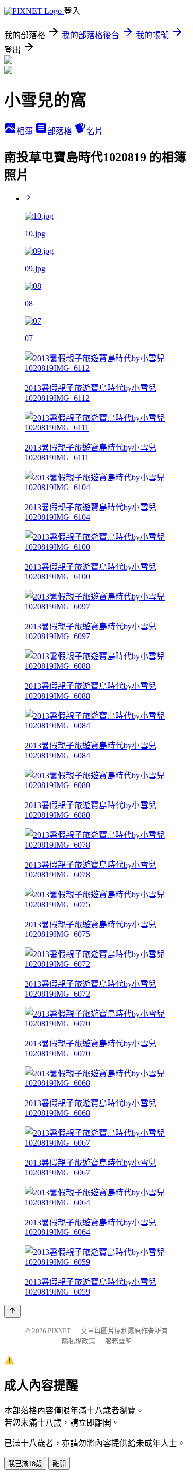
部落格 (60, 131)
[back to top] (12, 1311)
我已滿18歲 (25, 1464)
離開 (59, 1464)
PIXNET (59, 1331)
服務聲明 (118, 1341)
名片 (94, 131)
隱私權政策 (78, 1341)
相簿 (25, 131)
